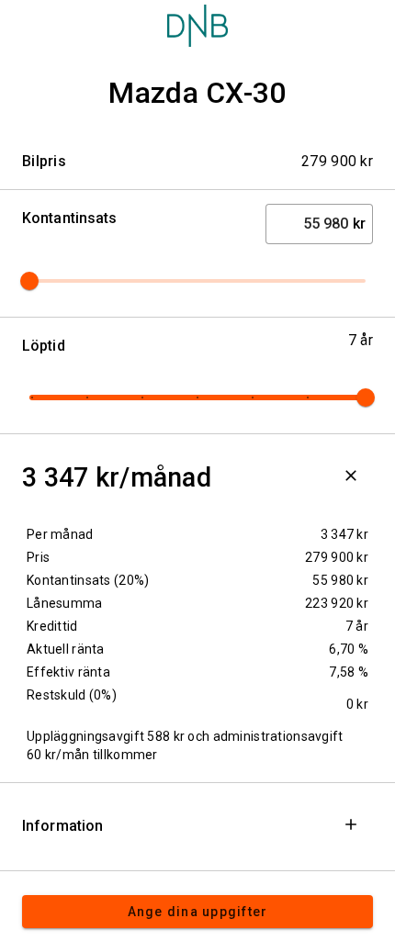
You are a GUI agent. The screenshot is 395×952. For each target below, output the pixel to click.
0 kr (357, 704)
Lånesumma (65, 603)
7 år (356, 626)
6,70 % (348, 649)
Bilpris (44, 161)
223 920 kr (336, 603)
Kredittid (52, 626)
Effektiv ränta (68, 672)
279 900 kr (336, 557)
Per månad (60, 534)
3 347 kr (344, 534)
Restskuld (72, 695)
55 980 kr (340, 580)
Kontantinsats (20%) (88, 580)
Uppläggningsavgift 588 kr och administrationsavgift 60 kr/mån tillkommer (185, 745)
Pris (38, 557)
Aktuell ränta (66, 649)
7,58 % (348, 672)
